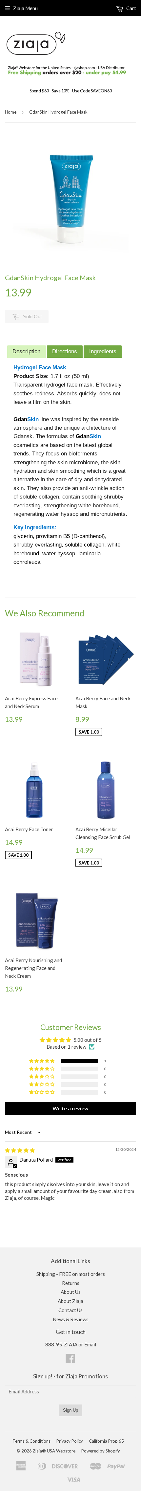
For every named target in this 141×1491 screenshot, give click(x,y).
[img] (20, 1150)
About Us (71, 1292)
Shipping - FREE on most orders (70, 1274)
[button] (42, 1061)
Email (90, 1344)
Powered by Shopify (100, 1450)
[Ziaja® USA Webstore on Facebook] (70, 1360)
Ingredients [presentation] (102, 351)
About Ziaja (70, 1301)
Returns (70, 1283)
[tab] (26, 351)
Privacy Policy (69, 1441)
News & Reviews (71, 1319)
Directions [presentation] (64, 351)
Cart (130, 8)
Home (10, 112)
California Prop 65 (106, 1441)
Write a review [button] (70, 1108)
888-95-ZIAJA (61, 1344)
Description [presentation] (26, 351)
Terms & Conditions (31, 1441)
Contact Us (70, 1310)
